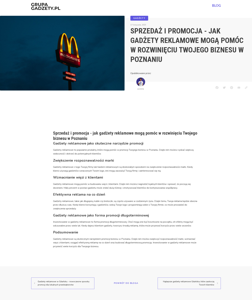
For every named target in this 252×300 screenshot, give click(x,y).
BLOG (216, 5)
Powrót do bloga (126, 283)
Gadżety (139, 18)
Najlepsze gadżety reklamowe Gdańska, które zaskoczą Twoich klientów (188, 283)
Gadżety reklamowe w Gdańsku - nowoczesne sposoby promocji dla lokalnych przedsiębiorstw (63, 283)
